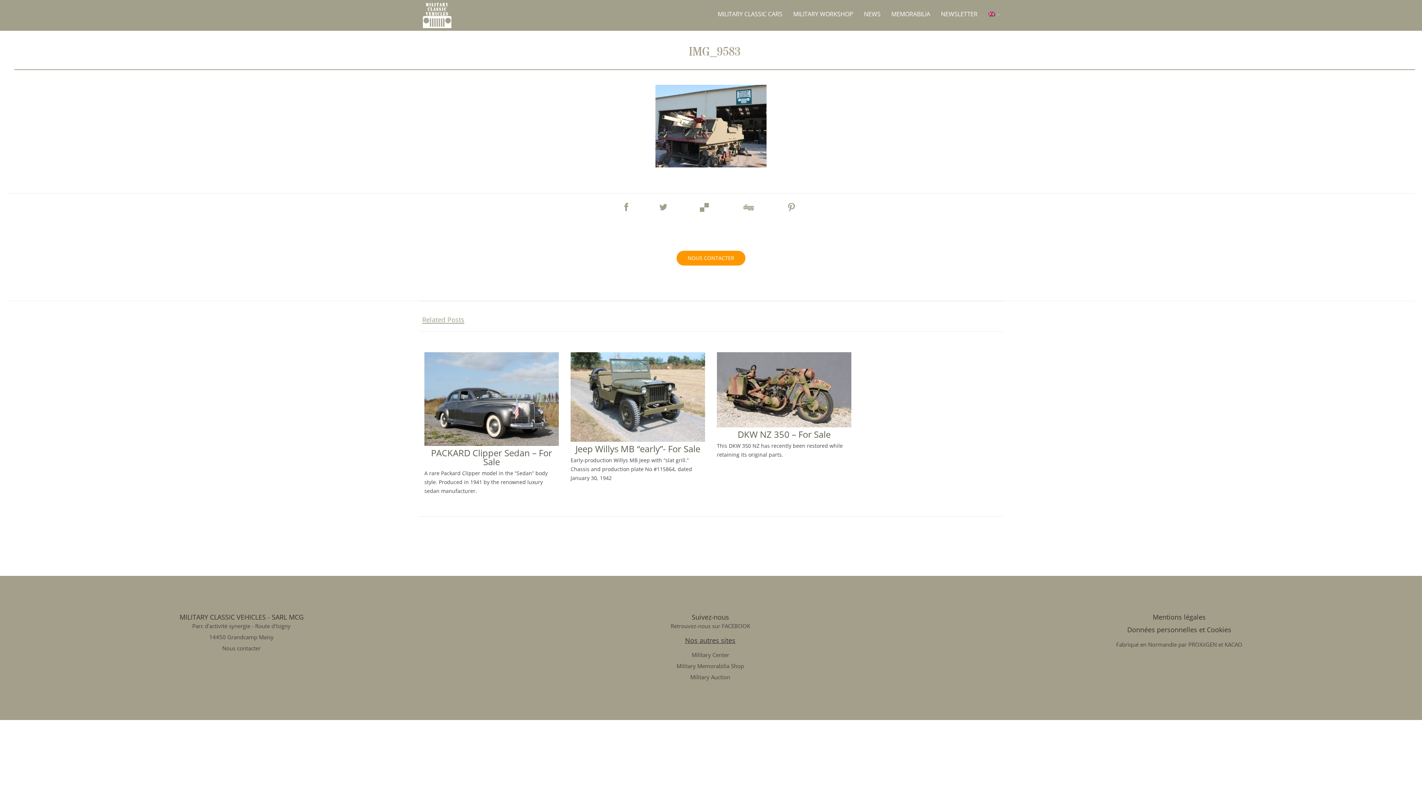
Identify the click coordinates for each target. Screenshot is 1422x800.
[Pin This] (792, 205)
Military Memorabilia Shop (710, 666)
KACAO (1233, 644)
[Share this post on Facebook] (626, 204)
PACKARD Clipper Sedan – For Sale (491, 457)
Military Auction (710, 677)
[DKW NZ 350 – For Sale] (784, 424)
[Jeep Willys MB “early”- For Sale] (638, 439)
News (872, 14)
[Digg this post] (748, 205)
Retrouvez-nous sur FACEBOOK (710, 626)
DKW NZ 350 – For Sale (784, 434)
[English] (994, 14)
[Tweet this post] (663, 204)
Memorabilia (910, 14)
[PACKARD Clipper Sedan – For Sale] (491, 443)
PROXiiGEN (1202, 644)
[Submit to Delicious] (705, 205)
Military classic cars (750, 14)
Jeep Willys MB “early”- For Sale (637, 449)
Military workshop (823, 14)
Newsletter (959, 14)
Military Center (710, 655)
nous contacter (711, 257)
